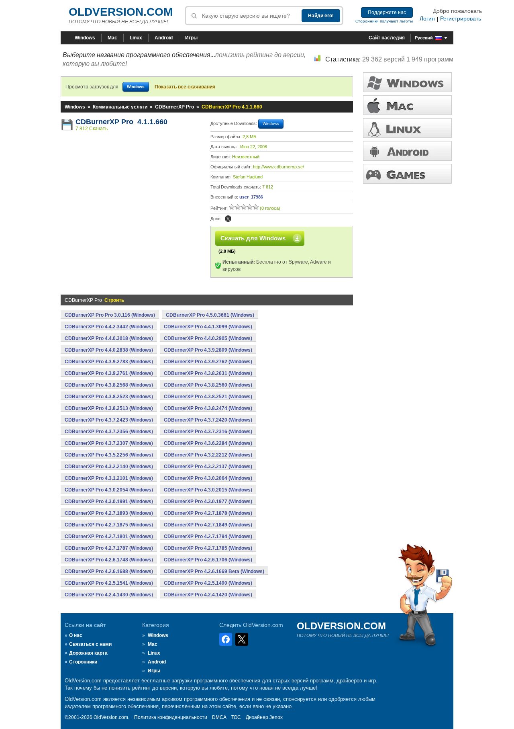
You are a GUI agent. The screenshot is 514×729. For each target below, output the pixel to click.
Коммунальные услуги (120, 107)
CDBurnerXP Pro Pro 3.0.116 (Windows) (110, 315)
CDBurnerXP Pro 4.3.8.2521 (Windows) (208, 396)
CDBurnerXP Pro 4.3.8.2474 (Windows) (208, 408)
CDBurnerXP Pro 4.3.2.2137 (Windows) (208, 466)
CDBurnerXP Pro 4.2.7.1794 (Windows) (208, 536)
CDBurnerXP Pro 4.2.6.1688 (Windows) (109, 571)
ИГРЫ (407, 174)
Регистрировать (460, 18)
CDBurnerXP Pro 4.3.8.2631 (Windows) (208, 373)
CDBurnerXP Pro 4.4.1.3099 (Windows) (208, 327)
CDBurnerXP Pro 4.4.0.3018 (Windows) (109, 338)
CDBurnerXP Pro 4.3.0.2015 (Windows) (208, 490)
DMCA (219, 717)
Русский (424, 37)
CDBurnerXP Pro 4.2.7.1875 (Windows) (109, 525)
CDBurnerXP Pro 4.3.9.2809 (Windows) (208, 350)
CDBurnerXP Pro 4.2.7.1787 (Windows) (109, 548)
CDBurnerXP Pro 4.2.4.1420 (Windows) (208, 595)
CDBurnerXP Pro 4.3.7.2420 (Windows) (208, 420)
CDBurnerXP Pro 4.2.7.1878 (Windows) (208, 513)
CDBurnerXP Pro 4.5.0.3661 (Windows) (210, 315)
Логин (427, 18)
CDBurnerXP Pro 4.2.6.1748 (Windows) (109, 560)
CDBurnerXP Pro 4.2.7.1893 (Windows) (109, 513)
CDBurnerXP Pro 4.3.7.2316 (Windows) (208, 431)
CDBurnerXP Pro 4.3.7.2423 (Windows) (109, 420)
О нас (75, 635)
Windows (85, 38)
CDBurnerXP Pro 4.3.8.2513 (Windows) (109, 408)
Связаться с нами (90, 644)
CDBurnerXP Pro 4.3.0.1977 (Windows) (208, 501)
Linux (136, 38)
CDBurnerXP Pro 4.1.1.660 (121, 122)
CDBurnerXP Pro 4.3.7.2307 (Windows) (109, 443)
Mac (112, 38)
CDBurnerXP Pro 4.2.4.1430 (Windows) (109, 595)
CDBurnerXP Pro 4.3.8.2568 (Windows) (109, 385)
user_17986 (251, 197)
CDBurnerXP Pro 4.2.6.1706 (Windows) (208, 560)
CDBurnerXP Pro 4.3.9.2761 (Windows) (109, 373)
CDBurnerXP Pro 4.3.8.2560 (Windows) (208, 385)
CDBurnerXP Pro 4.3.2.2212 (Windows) (208, 455)
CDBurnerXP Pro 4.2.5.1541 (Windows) (109, 583)
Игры (191, 38)
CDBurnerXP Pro (174, 107)
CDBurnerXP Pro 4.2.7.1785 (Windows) (208, 548)
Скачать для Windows (253, 238)
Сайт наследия (387, 38)
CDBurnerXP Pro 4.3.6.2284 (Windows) (208, 443)
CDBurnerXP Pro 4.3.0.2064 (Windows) (208, 478)
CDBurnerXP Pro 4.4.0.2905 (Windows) (208, 338)
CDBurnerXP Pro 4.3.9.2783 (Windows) (109, 361)
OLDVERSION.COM (121, 12)
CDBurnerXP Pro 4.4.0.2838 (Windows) (109, 350)
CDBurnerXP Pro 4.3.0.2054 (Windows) (109, 490)
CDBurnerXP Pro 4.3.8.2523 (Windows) (109, 396)
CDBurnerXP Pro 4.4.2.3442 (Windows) (109, 327)
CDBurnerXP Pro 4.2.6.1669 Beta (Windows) (214, 571)
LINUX (407, 128)
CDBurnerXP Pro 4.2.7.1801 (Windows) (109, 536)
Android (164, 38)
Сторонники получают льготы (384, 21)
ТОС (236, 717)
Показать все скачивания (185, 87)
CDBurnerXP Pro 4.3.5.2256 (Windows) (109, 455)
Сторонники (83, 662)
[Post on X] (228, 218)
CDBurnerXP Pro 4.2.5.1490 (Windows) (208, 583)
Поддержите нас (387, 12)
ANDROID (407, 151)
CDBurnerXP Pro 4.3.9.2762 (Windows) (208, 361)
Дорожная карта (88, 653)
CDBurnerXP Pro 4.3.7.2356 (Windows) (109, 431)
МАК (407, 105)
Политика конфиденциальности (170, 717)
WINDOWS (407, 82)
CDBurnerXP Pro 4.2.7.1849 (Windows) (208, 525)
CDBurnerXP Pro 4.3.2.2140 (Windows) (109, 466)
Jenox (276, 717)
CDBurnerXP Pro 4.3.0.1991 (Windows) (109, 501)
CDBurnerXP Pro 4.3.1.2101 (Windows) (109, 478)
